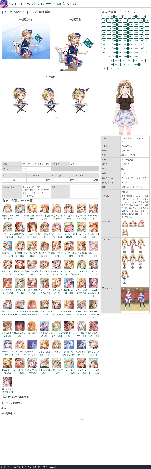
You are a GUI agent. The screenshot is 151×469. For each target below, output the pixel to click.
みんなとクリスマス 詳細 (32, 235)
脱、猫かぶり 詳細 (32, 254)
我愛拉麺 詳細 (57, 352)
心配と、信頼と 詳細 (57, 371)
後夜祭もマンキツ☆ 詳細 (7, 291)
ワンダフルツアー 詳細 (93, 272)
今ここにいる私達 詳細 (57, 291)
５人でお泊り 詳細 (69, 217)
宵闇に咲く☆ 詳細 (69, 334)
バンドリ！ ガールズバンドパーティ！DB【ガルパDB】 (44, 3)
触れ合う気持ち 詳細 (32, 291)
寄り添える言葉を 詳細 (7, 334)
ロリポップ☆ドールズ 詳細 (8, 313)
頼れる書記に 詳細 (81, 254)
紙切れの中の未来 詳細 (32, 353)
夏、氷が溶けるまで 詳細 (7, 390)
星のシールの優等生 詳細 (81, 291)
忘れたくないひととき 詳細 (69, 353)
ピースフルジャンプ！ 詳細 (81, 272)
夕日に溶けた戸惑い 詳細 (32, 313)
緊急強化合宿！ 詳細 (44, 272)
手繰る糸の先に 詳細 (44, 334)
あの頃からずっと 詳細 (20, 371)
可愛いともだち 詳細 (44, 217)
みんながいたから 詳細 (7, 272)
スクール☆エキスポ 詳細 (57, 334)
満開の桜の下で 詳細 (57, 217)
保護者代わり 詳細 (20, 235)
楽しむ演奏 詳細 (44, 235)
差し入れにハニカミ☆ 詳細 (69, 272)
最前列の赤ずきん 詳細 (20, 272)
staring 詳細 (32, 333)
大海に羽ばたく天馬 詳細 (32, 371)
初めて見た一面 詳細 (7, 371)
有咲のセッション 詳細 (20, 254)
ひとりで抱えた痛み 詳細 (44, 353)
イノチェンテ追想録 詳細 (81, 313)
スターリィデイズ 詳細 (44, 313)
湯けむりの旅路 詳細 (93, 353)
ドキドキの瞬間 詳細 (69, 235)
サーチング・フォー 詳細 (7, 353)
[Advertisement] (50, 139)
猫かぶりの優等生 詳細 (7, 217)
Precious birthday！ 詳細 (93, 314)
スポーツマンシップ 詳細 (7, 235)
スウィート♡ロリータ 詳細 (20, 353)
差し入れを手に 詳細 (44, 254)
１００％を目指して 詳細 (93, 371)
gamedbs (54, 467)
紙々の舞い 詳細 (32, 272)
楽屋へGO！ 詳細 (69, 313)
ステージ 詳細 (20, 216)
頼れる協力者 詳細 (32, 217)
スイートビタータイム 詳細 (44, 291)
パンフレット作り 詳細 (20, 291)
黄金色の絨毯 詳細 (44, 371)
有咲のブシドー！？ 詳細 (7, 254)
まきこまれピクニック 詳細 (69, 371)
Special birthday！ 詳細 (93, 293)
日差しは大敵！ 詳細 (69, 291)
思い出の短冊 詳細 (93, 235)
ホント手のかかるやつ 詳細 (20, 313)
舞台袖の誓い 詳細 (20, 334)
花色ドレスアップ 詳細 (93, 254)
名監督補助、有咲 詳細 (81, 353)
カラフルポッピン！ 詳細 (57, 235)
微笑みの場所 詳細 (57, 254)
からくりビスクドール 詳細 (57, 272)
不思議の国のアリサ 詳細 (81, 217)
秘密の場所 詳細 (93, 217)
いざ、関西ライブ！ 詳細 (81, 334)
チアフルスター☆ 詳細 (69, 254)
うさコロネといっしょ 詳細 (57, 313)
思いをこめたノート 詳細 (81, 235)
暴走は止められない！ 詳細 (93, 334)
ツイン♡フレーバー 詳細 (81, 371)
